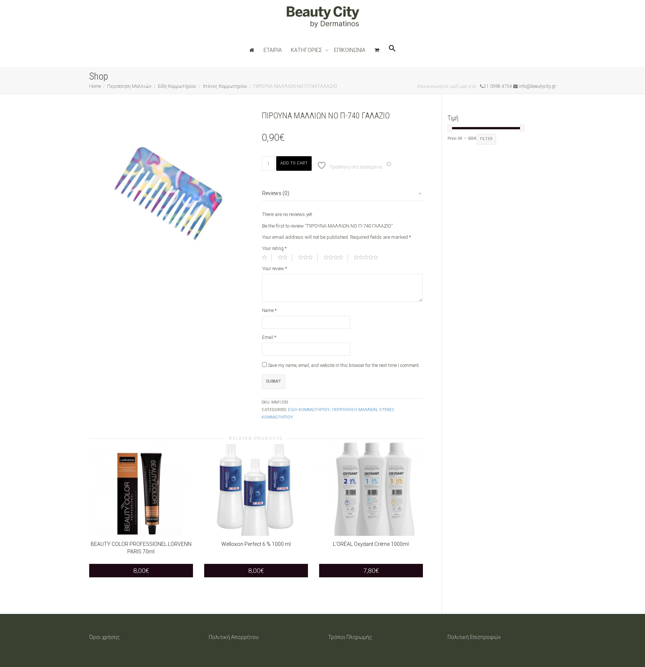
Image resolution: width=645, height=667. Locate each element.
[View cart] (377, 50)
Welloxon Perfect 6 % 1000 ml (256, 544)
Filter (486, 138)
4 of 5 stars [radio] (336, 257)
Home (95, 86)
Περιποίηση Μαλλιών (129, 86)
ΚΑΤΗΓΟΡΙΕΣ (307, 50)
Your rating (274, 248)
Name (269, 310)
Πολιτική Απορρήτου (234, 637)
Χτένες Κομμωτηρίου (225, 86)
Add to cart (294, 163)
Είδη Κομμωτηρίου (177, 86)
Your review (274, 268)
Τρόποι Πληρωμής (350, 637)
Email (269, 337)
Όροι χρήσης (104, 637)
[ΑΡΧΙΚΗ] (252, 50)
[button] (392, 50)
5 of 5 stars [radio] (368, 257)
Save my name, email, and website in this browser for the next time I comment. (344, 365)
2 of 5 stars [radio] (285, 257)
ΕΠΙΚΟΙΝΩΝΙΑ (349, 50)
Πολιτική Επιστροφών (474, 637)
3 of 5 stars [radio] (308, 257)
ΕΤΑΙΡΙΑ (273, 50)
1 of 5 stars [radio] (267, 257)
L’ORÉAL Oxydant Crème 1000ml (371, 544)
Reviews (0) (275, 193)
